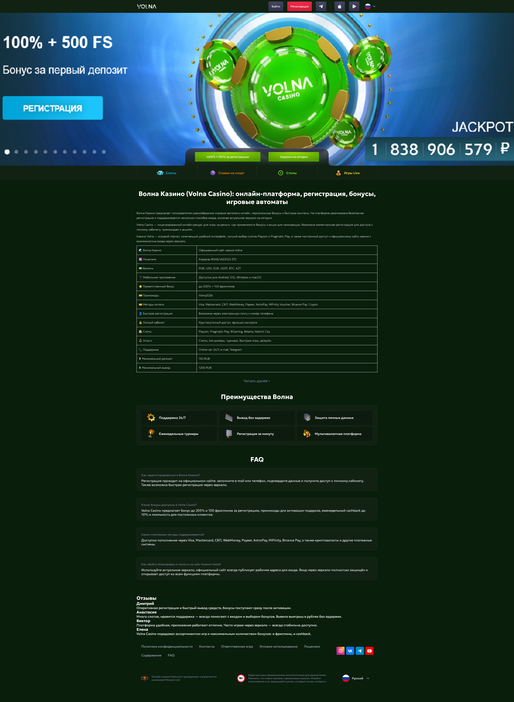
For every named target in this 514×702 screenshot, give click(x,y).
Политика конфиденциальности (167, 646)
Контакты (207, 646)
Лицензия (312, 646)
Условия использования (278, 646)
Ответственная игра (237, 646)
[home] (147, 6)
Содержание (151, 655)
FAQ (171, 655)
